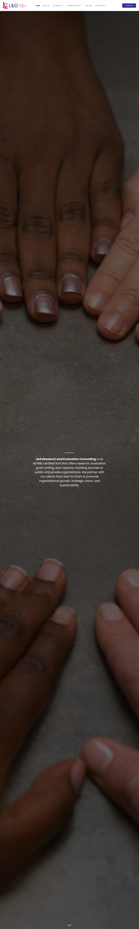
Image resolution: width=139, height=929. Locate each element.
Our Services (57, 6)
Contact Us (129, 5)
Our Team (88, 6)
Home (38, 6)
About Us (46, 6)
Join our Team (100, 6)
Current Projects (73, 6)
